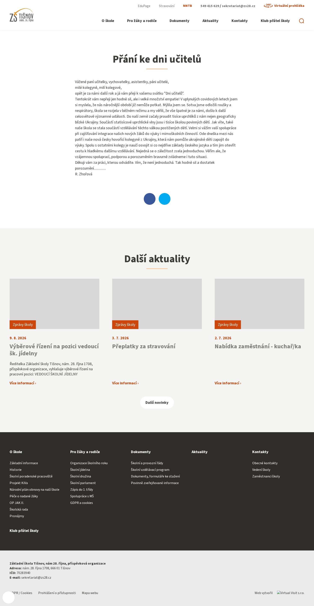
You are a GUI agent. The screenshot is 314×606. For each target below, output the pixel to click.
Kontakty (260, 452)
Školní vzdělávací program (150, 469)
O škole (16, 452)
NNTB (187, 5)
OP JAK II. (17, 503)
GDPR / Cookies (21, 593)
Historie (16, 469)
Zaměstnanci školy (266, 476)
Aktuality (200, 452)
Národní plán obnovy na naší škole (34, 489)
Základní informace (24, 463)
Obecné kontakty (264, 463)
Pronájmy (17, 516)
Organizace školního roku (89, 463)
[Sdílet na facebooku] (150, 199)
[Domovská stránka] (22, 15)
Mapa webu (90, 593)
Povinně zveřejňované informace (155, 483)
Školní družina (80, 476)
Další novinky (157, 402)
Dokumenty (141, 452)
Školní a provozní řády (147, 463)
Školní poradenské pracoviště (31, 476)
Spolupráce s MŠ (82, 496)
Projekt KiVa (19, 483)
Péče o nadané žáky (24, 496)
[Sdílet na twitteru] (164, 199)
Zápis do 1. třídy (81, 489)
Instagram (127, 6)
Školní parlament (83, 483)
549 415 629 (210, 6)
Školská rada (19, 509)
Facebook (115, 6)
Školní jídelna (80, 469)
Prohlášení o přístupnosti (57, 593)
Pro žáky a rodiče (85, 452)
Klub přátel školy (24, 530)
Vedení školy (261, 469)
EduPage (144, 6)
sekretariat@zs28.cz (238, 6)
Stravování (167, 6)
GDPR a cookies (81, 503)
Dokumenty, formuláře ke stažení (155, 476)
